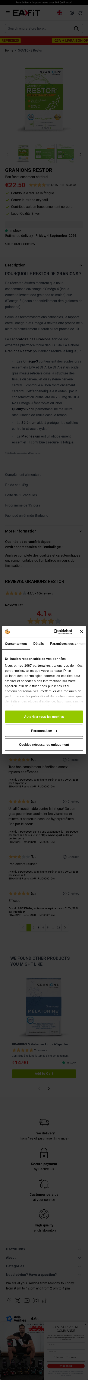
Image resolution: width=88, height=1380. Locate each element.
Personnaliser (41, 730)
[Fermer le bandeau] (81, 631)
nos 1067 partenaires (34, 665)
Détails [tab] (38, 643)
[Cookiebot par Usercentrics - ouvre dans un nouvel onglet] (54, 632)
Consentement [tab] (16, 643)
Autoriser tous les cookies (44, 716)
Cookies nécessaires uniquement (44, 744)
